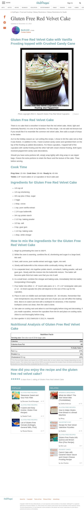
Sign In (70, 3)
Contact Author (26, 32)
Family (55, 7)
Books (17, 7)
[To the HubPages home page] (8, 499)
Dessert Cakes (65, 449)
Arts (3, 7)
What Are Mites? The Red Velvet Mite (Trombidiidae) (67, 397)
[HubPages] (43, 3)
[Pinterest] (5, 22)
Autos (10, 7)
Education (34, 7)
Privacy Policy (47, 499)
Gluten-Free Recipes (67, 407)
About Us (22, 499)
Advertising (56, 499)
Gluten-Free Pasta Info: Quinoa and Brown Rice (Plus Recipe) (68, 439)
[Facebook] (5, 17)
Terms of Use (37, 499)
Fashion (62, 7)
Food (69, 7)
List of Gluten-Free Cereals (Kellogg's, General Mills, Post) (29, 425)
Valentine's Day (65, 422)
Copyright (29, 499)
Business (24, 7)
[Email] (5, 28)
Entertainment (45, 7)
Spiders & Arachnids (67, 392)
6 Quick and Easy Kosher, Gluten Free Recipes (29, 410)
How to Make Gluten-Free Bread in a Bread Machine (68, 412)
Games (77, 7)
